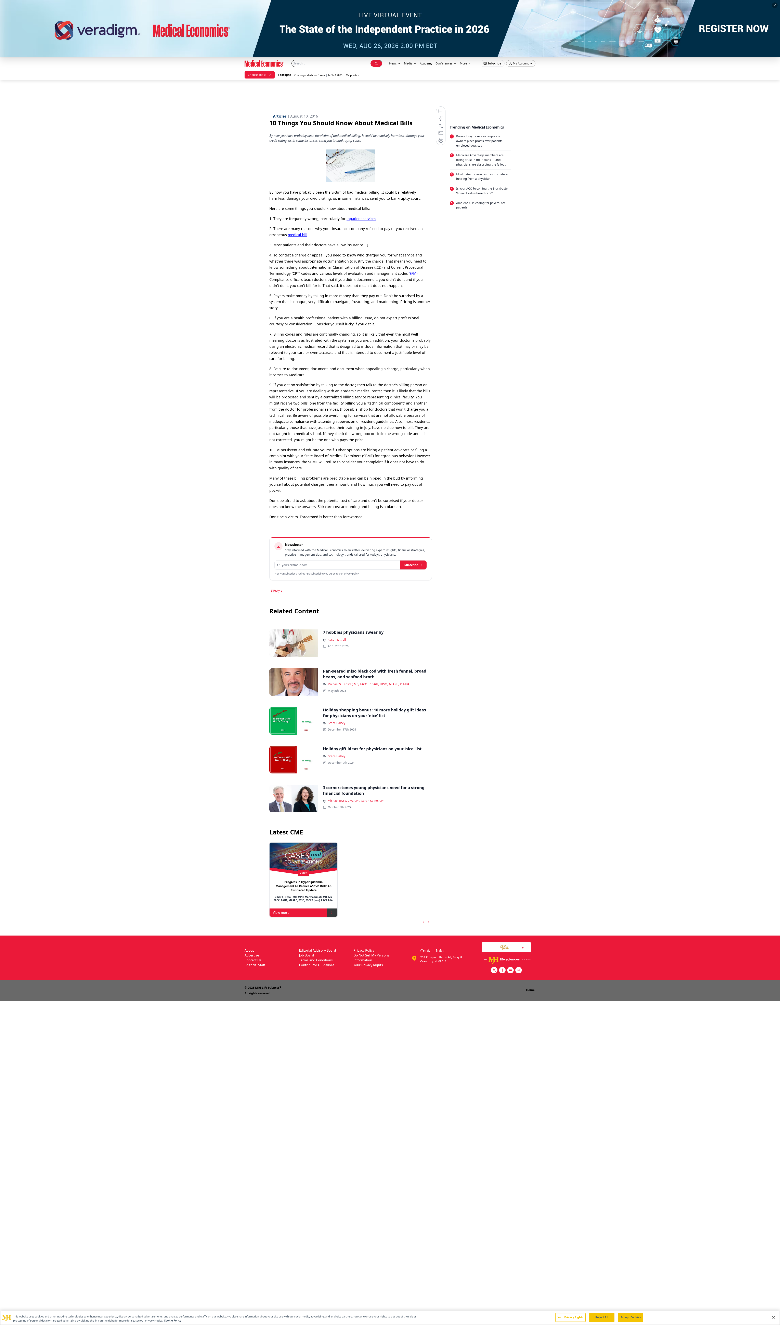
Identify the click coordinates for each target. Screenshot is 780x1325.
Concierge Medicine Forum (309, 75)
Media (408, 63)
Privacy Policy (363, 950)
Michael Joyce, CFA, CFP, (344, 801)
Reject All (601, 1317)
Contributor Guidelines (316, 965)
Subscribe (411, 565)
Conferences (444, 63)
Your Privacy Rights (368, 965)
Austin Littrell (337, 639)
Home (530, 990)
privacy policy (351, 573)
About (249, 950)
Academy (426, 63)
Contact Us (253, 960)
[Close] (773, 1317)
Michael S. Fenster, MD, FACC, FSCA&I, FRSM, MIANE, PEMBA (369, 684)
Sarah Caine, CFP (372, 801)
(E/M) (413, 273)
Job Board (306, 955)
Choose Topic (257, 75)
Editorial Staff (255, 965)
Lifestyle (276, 590)
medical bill (297, 234)
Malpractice (352, 75)
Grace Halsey (336, 723)
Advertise (252, 955)
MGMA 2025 (335, 75)
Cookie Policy (172, 1320)
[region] (390, 1318)
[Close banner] (775, 5)
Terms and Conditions (316, 960)
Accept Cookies (631, 1317)
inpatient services (361, 218)
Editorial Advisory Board (317, 950)
